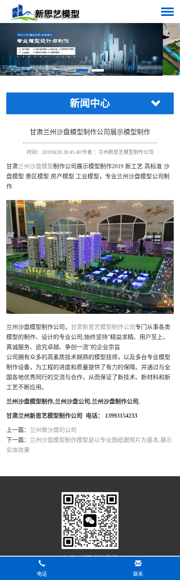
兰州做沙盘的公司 (53, 430)
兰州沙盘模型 (35, 166)
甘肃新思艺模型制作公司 (103, 327)
